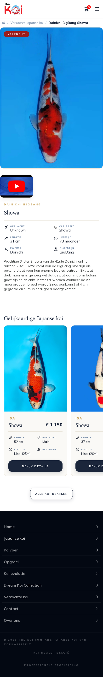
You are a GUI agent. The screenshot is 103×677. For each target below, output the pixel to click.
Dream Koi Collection (23, 585)
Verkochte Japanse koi (27, 23)
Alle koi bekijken (51, 493)
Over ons (12, 620)
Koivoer (11, 550)
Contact (11, 608)
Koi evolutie (14, 573)
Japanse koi (14, 538)
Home (9, 526)
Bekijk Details (35, 466)
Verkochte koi (16, 596)
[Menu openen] (95, 9)
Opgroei (11, 561)
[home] (13, 9)
